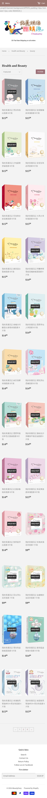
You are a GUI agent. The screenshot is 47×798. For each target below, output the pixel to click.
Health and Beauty (18, 51)
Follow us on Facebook (23, 765)
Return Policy (23, 761)
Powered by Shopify (31, 788)
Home (4, 51)
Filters (40, 72)
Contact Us (23, 758)
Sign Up (40, 776)
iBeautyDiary (17, 788)
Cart (43, 3)
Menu (7, 3)
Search (23, 755)
